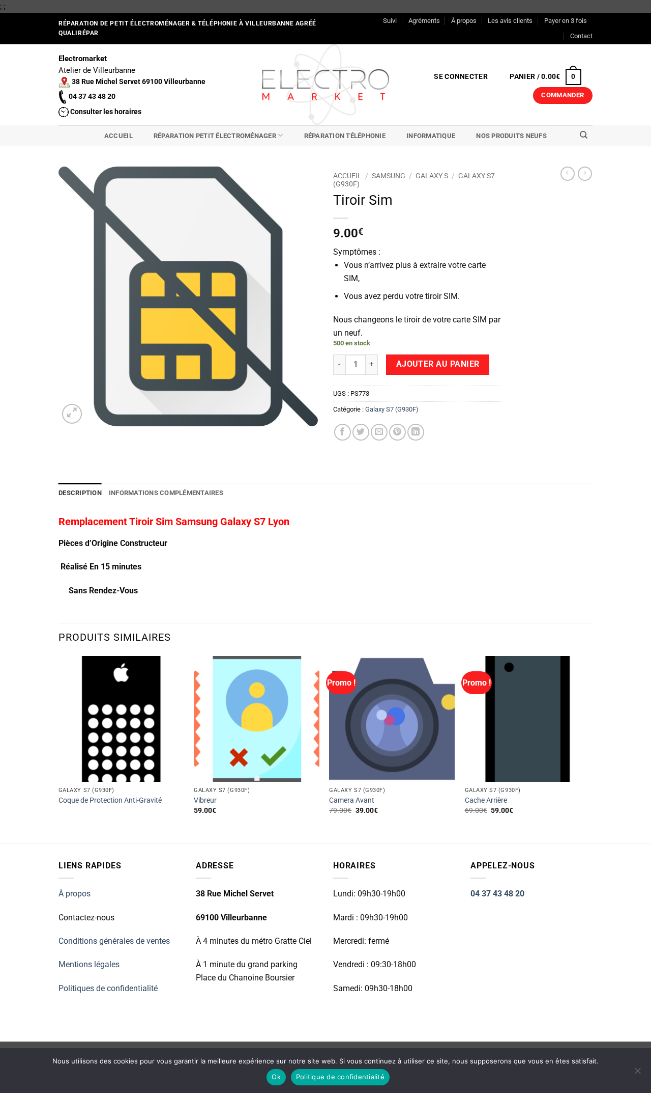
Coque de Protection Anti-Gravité (110, 800)
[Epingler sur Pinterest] (397, 432)
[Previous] (59, 748)
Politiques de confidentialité (108, 988)
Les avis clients (510, 20)
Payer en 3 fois (565, 20)
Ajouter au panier (438, 364)
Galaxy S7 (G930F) (392, 409)
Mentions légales (89, 964)
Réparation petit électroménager (215, 136)
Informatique (430, 136)
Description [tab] (80, 493)
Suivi (390, 20)
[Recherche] (584, 135)
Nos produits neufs (511, 136)
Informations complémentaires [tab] (166, 493)
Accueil (118, 136)
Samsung (388, 176)
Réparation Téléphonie (345, 136)
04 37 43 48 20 (497, 893)
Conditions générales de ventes (114, 941)
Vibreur (205, 800)
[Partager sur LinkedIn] (415, 432)
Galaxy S (432, 176)
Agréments (424, 20)
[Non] (637, 1073)
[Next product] (567, 174)
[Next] (589, 748)
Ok (276, 1077)
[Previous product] (585, 174)
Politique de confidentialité (340, 1077)
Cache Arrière (486, 800)
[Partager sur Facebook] (342, 432)
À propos (464, 20)
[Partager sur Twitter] (360, 432)
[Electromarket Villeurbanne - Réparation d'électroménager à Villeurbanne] (326, 84)
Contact (581, 36)
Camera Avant (351, 800)
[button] (461, 77)
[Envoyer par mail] (379, 432)
